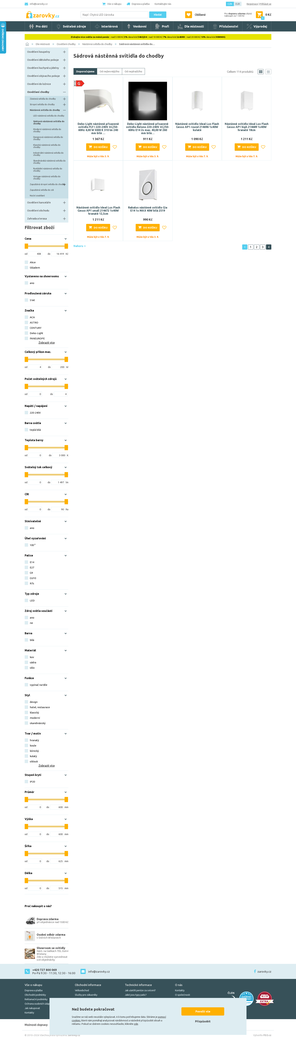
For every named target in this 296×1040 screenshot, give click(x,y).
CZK (230, 4)
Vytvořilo (262, 1035)
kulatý (33, 756)
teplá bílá (35, 429)
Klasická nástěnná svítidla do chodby (46, 146)
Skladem (35, 267)
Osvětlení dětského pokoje (43, 59)
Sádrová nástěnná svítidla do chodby (48, 122)
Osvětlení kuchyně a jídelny (43, 67)
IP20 (32, 781)
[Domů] (27, 44)
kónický (34, 750)
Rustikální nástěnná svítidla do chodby (47, 169)
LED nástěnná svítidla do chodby (48, 116)
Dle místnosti (43, 44)
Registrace (252, 4)
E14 (32, 562)
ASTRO (34, 322)
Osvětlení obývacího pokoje (43, 75)
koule (33, 745)
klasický (34, 712)
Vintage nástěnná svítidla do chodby (46, 177)
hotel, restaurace (40, 707)
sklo (32, 667)
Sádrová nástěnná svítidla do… (137, 44)
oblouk (34, 761)
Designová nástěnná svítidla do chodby (48, 138)
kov (32, 657)
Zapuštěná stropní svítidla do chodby (47, 184)
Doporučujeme (85, 71)
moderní (35, 717)
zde (136, 1024)
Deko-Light (36, 333)
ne (31, 622)
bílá (32, 640)
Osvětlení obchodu (38, 210)
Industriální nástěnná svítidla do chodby (48, 154)
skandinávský (37, 723)
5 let (32, 300)
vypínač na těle (38, 684)
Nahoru (78, 246)
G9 (31, 572)
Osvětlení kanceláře (39, 202)
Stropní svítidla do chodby (42, 104)
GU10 (33, 578)
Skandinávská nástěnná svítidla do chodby (49, 162)
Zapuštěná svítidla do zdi (42, 190)
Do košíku (101, 147)
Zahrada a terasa (37, 218)
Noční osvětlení (37, 195)
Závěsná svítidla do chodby (43, 99)
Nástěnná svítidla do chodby (97, 44)
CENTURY (35, 327)
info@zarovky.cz (39, 4)
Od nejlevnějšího (109, 71)
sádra (33, 662)
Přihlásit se (265, 4)
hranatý (34, 740)
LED (32, 600)
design (34, 701)
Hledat (158, 14)
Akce (33, 262)
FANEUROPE (37, 338)
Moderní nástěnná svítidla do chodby (47, 130)
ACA (32, 317)
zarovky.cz (264, 971)
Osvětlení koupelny (38, 51)
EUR (238, 4)
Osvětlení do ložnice (39, 83)
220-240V (35, 412)
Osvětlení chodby (66, 44)
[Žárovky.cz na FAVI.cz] (264, 998)
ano (32, 283)
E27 (32, 567)
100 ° (32, 545)
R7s (32, 583)
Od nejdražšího (133, 71)
